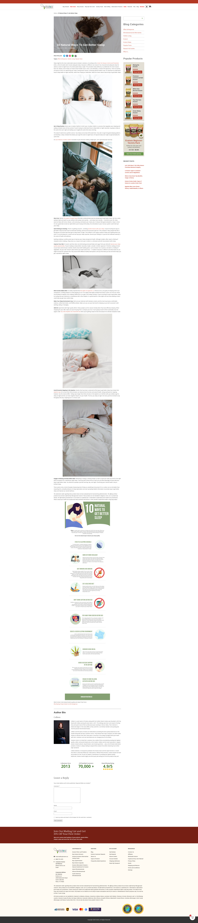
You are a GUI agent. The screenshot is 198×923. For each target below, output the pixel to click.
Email (55, 811)
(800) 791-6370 (59, 859)
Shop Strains (80, 6)
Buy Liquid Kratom (77, 860)
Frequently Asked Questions (98, 861)
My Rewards (112, 854)
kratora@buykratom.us (62, 856)
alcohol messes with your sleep (96, 228)
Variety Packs (99, 6)
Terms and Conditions (134, 867)
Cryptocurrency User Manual (135, 858)
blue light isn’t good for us (87, 290)
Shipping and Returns (133, 865)
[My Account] (146, 6)
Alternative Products (117, 6)
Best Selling (107, 6)
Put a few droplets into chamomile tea (70, 311)
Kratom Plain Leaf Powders (79, 852)
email (57, 867)
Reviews (142, 6)
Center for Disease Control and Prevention (108, 63)
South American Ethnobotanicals (76, 874)
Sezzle (129, 863)
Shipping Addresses (114, 861)
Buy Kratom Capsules (78, 863)
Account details (113, 858)
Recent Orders (113, 856)
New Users (73, 6)
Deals (125, 6)
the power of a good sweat (71, 218)
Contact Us (131, 852)
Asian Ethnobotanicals (78, 869)
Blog (138, 6)
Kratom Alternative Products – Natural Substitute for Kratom (80, 866)
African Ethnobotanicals (78, 871)
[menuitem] (66, 6)
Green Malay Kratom (137, 111)
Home (55, 13)
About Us (93, 856)
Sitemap (130, 870)
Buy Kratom (66, 6)
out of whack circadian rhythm (63, 139)
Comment (57, 786)
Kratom (125, 39)
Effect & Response (62, 59)
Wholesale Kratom (133, 856)
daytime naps (57, 392)
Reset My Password (114, 863)
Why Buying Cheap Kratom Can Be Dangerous (65, 704)
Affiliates (130, 854)
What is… (126, 52)
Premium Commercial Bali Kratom (138, 77)
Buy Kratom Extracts (77, 854)
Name (55, 805)
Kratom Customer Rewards (98, 854)
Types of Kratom (95, 858)
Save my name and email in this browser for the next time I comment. (74, 817)
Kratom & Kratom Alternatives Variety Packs (80, 857)
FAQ (134, 6)
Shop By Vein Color (90, 6)
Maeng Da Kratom (136, 66)
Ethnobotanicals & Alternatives (132, 32)
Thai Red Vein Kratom (137, 100)
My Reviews (112, 852)
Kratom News (127, 42)
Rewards (130, 6)
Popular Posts (78, 59)
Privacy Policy (131, 861)
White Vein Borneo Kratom (137, 89)
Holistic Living (71, 59)
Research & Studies (129, 48)
